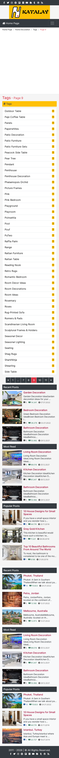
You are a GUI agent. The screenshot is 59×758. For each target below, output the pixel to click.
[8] (8, 380)
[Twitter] (8, 2)
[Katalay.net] (29, 11)
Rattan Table (29, 259)
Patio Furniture (29, 140)
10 (39, 380)
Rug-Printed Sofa (29, 312)
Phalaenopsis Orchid (29, 182)
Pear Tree (29, 158)
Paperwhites (29, 128)
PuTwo (29, 235)
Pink (29, 193)
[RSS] (42, 2)
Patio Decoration (29, 134)
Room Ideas (29, 294)
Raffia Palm (29, 241)
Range (29, 247)
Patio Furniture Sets (29, 146)
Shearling (29, 365)
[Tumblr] (34, 2)
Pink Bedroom (29, 199)
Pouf (29, 229)
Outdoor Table (29, 111)
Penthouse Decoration (29, 176)
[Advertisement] (29, 62)
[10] (51, 380)
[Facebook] (4, 2)
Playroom (29, 211)
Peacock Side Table (29, 152)
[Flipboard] (19, 2)
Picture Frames (29, 188)
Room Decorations (29, 288)
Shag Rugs (29, 353)
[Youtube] (27, 2)
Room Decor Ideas (29, 282)
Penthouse (29, 170)
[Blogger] (31, 2)
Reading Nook (29, 265)
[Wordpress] (38, 2)
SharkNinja (29, 359)
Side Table (29, 371)
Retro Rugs (29, 270)
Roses (29, 306)
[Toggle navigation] (52, 23)
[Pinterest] (15, 2)
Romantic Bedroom (29, 276)
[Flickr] (23, 2)
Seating (29, 347)
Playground (29, 205)
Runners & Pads (29, 318)
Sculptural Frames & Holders (29, 330)
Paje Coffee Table (29, 116)
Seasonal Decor (29, 336)
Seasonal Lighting (29, 342)
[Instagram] (12, 2)
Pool (29, 223)
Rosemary (29, 300)
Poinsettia (29, 217)
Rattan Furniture (29, 253)
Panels (29, 122)
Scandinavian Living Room (29, 324)
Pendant (29, 164)
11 (46, 380)
